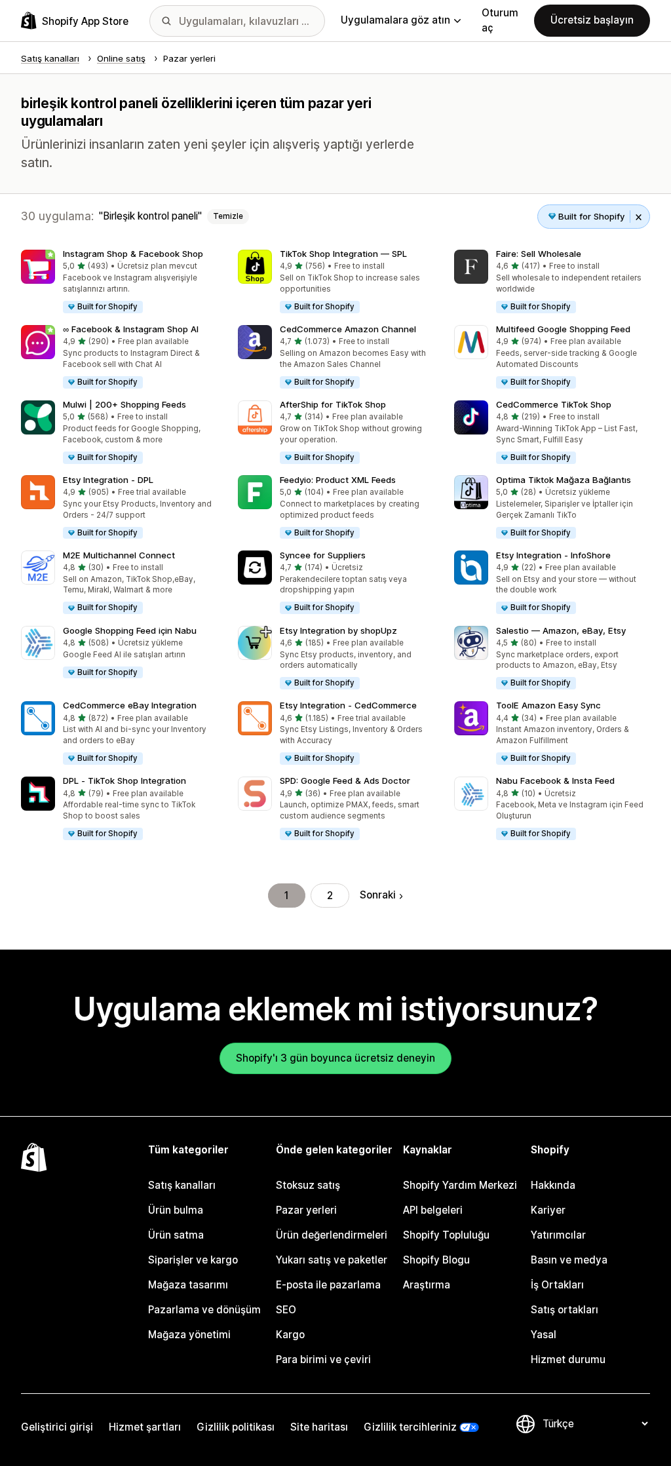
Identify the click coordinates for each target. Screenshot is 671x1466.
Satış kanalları (182, 1185)
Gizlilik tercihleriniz (410, 1427)
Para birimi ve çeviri (323, 1359)
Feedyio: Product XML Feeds (338, 479)
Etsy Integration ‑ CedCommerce (348, 705)
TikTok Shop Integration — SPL (343, 253)
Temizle (228, 216)
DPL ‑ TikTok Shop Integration (124, 780)
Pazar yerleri (306, 1210)
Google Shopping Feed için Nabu (130, 630)
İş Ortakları (557, 1285)
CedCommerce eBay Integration (130, 705)
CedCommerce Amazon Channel (348, 329)
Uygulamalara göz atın (395, 20)
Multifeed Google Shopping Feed (563, 329)
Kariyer (548, 1210)
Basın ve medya (569, 1260)
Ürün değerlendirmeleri (331, 1235)
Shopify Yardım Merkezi (460, 1185)
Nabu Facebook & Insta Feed (555, 780)
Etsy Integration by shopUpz (338, 630)
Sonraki (378, 895)
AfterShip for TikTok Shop (333, 404)
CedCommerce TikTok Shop (553, 404)
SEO (286, 1309)
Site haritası (319, 1427)
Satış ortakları (564, 1309)
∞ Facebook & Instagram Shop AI (131, 329)
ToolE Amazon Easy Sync (548, 705)
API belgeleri (433, 1210)
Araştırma (426, 1285)
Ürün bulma (175, 1210)
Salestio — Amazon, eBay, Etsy (561, 630)
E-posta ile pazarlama (328, 1285)
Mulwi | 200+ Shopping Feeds (124, 404)
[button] (119, 282)
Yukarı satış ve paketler (331, 1260)
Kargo (290, 1334)
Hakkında (553, 1185)
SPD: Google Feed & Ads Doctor (345, 780)
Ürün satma (176, 1235)
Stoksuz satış (308, 1185)
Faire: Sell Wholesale (538, 253)
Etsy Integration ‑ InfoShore (553, 555)
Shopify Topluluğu (446, 1235)
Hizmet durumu (568, 1359)
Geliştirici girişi (57, 1427)
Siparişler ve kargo (193, 1260)
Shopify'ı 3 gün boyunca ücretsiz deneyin (335, 1058)
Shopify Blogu (436, 1260)
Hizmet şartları (145, 1427)
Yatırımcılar (558, 1235)
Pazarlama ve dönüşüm (204, 1309)
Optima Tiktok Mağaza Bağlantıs (563, 479)
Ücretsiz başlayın (592, 20)
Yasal (543, 1334)
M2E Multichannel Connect (119, 555)
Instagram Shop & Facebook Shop (133, 253)
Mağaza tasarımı (188, 1285)
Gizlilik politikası (236, 1427)
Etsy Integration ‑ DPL (108, 479)
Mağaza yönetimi (189, 1334)
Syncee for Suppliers (323, 555)
